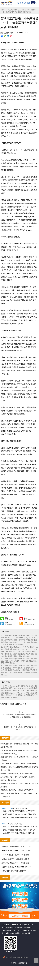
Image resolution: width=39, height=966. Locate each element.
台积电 (11, 704)
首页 (3, 9)
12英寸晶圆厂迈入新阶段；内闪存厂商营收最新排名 (19, 763)
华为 (24, 704)
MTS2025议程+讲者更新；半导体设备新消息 (16, 773)
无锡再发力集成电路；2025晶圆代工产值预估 (16, 790)
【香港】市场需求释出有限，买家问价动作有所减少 (20, 830)
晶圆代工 (18, 704)
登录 (28, 3)
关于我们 (5, 924)
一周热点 (9, 9)
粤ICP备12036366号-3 (19, 963)
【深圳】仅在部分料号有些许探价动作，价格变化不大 (20, 826)
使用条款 (14, 924)
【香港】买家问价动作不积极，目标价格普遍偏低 (19, 814)
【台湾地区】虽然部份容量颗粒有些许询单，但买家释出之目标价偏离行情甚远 (20, 817)
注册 (21, 3)
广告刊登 (23, 924)
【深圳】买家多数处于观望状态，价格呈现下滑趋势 (20, 811)
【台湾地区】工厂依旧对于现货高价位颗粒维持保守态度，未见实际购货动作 (20, 833)
